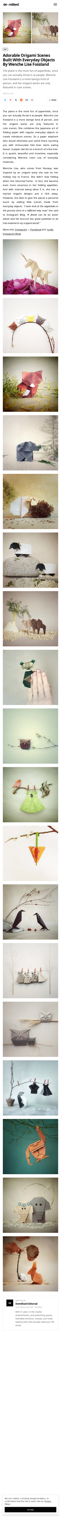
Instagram (21, 229)
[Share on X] (16, 100)
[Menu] (55, 4)
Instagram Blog (11, 233)
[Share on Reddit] (21, 100)
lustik (50, 229)
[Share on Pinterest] (10, 100)
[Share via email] (26, 100)
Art (5, 49)
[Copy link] (32, 100)
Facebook (36, 229)
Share (53, 100)
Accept (30, 1509)
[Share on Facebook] (5, 100)
